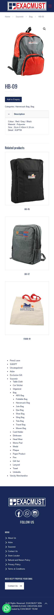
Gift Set (16, 461)
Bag (31, 17)
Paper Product (19, 454)
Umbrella (17, 472)
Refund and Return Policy (19, 560)
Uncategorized (16, 368)
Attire (12, 371)
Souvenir (19, 17)
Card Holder (18, 432)
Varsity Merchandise (19, 476)
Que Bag (20, 410)
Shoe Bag (20, 414)
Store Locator (14, 556)
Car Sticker (18, 385)
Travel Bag (20, 425)
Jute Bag (20, 406)
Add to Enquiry (13, 99)
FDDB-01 (27, 338)
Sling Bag (20, 417)
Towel (15, 468)
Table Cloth (18, 382)
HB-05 (27, 209)
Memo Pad (17, 443)
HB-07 (27, 274)
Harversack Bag (22, 106)
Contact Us (13, 551)
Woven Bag (21, 428)
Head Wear (17, 439)
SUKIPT (13, 364)
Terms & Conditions (16, 569)
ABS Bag (20, 395)
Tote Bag (20, 421)
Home (7, 17)
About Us (12, 538)
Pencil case (15, 360)
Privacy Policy (14, 564)
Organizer (17, 389)
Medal (15, 446)
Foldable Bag (21, 399)
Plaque (16, 450)
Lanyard (16, 465)
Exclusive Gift (16, 375)
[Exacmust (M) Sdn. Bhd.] (27, 6)
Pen (14, 457)
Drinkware (17, 435)
